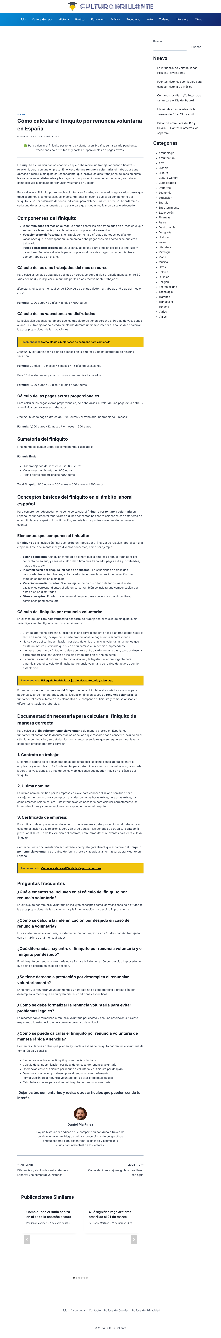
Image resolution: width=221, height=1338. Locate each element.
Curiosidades (167, 182)
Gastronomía (167, 227)
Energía (163, 202)
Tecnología (134, 19)
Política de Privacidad (146, 1310)
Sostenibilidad (168, 286)
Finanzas (164, 217)
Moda (162, 257)
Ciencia (163, 167)
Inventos (164, 242)
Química (164, 277)
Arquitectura (167, 158)
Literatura (182, 19)
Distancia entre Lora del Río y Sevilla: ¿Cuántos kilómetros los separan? (177, 128)
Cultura (163, 173)
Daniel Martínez (29, 136)
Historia (64, 19)
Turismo (164, 19)
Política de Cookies (116, 1310)
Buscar (157, 41)
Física (162, 222)
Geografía (165, 232)
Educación (98, 19)
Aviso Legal (78, 1310)
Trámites (164, 296)
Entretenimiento (169, 207)
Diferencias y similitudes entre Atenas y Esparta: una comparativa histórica (43, 1169)
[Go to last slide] (27, 1239)
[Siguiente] (134, 1239)
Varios (21, 114)
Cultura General (42, 19)
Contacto (95, 1310)
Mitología (165, 252)
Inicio (22, 19)
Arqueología (166, 153)
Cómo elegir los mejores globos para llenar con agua (116, 1169)
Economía (165, 192)
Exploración (166, 212)
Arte (150, 19)
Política (80, 19)
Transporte (166, 301)
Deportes (165, 187)
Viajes (163, 316)
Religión (164, 282)
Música (115, 19)
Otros (198, 19)
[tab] (74, 1278)
